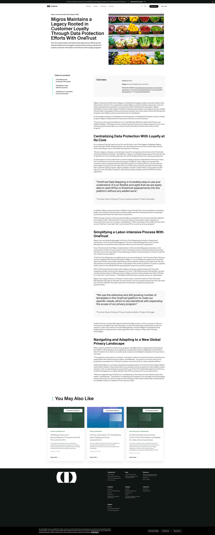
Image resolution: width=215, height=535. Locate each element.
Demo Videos (146, 479)
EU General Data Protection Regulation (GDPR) (132, 497)
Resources (146, 477)
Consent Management (142, 92)
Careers (110, 492)
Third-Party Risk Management (140, 90)
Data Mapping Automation (144, 88)
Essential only (165, 531)
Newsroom (110, 494)
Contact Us (146, 489)
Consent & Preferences (114, 476)
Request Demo (147, 491)
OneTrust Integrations (113, 510)
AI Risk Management (130, 491)
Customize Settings (153, 531)
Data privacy (128, 492)
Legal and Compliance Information (113, 497)
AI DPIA (127, 489)
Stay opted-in (177, 531)
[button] (213, 1)
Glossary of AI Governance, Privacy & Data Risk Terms (150, 475)
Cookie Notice (94, 532)
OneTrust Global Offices (114, 491)
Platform (110, 506)
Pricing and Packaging (113, 508)
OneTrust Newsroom (130, 474)
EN (145, 6)
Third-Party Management (114, 478)
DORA (126, 494)
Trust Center (111, 474)
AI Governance (111, 480)
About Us (110, 489)
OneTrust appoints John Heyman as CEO (131, 477)
